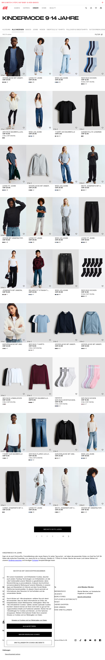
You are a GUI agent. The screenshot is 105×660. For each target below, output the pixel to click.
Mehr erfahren (84, 597)
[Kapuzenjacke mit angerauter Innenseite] (13, 323)
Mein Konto (57, 594)
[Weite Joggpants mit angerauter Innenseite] (92, 164)
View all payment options (12, 654)
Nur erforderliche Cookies (29, 634)
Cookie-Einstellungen (62, 610)
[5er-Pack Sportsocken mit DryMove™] (65, 376)
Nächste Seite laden (52, 529)
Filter (97, 34)
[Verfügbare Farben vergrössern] (3, 138)
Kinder (35, 8)
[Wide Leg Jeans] (65, 56)
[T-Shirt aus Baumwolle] (65, 110)
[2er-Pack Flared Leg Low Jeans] (39, 432)
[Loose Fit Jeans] (39, 56)
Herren (26, 8)
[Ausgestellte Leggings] (92, 110)
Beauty (53, 8)
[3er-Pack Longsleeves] (13, 376)
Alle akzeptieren (29, 626)
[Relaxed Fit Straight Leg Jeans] (39, 269)
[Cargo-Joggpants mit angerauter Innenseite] (13, 486)
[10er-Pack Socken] (92, 56)
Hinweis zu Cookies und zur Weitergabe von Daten (29, 620)
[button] (3, 75)
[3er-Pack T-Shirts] (39, 323)
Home (44, 8)
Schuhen (35, 560)
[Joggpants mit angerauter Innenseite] (13, 269)
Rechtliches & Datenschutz (64, 599)
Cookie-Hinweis (59, 607)
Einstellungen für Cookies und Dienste (29, 643)
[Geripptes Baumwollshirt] (39, 376)
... (57, 536)
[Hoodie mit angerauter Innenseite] (13, 216)
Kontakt (56, 602)
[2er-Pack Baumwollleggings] (13, 110)
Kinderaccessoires (15, 560)
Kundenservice (59, 591)
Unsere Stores (59, 596)
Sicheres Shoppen (60, 604)
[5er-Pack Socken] (92, 376)
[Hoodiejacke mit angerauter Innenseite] (13, 56)
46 (63, 536)
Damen (17, 8)
